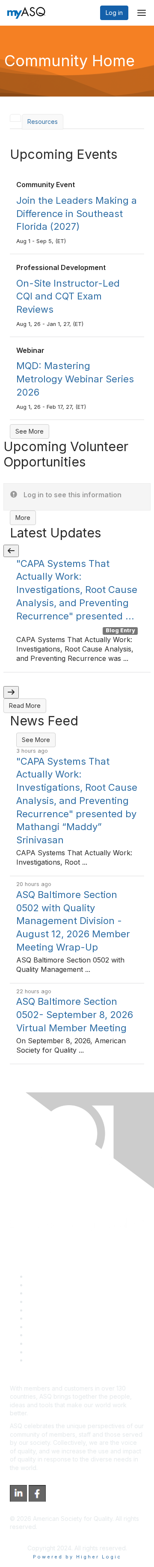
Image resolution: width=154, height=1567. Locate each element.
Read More (25, 705)
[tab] (15, 118)
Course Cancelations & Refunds (71, 1334)
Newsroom (42, 1360)
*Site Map (41, 1352)
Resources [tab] (42, 121)
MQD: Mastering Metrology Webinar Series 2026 (75, 379)
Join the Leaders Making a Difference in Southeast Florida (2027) (76, 213)
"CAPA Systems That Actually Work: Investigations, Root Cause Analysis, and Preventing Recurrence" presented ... (76, 590)
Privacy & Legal (49, 1284)
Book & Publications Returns (66, 1318)
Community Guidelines (58, 1310)
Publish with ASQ (50, 1301)
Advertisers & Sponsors (60, 1343)
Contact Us (42, 1326)
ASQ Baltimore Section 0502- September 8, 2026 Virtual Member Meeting (74, 1014)
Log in (114, 12)
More (22, 517)
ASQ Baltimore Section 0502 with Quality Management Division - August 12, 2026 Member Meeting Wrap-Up (73, 921)
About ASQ (42, 1276)
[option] (77, 614)
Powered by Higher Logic (77, 1557)
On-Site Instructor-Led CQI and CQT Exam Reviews (68, 296)
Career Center (47, 1293)
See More (29, 431)
